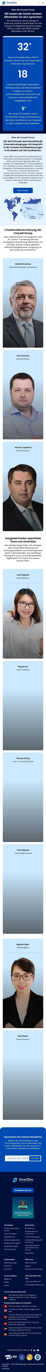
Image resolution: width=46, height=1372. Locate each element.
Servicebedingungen (19, 1364)
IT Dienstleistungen (32, 1237)
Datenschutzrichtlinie (35, 1364)
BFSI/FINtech (30, 1228)
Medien (28, 1266)
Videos (6, 1285)
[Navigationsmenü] (43, 3)
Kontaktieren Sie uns (23, 1190)
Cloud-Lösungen (10, 1234)
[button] (23, 190)
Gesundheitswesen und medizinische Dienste (32, 1247)
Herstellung (29, 1253)
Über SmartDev (31, 1263)
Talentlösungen (10, 1249)
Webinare (7, 1279)
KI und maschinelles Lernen (11, 1229)
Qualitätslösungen (11, 1246)
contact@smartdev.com (34, 1285)
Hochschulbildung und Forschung (33, 1241)
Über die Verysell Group (34, 1269)
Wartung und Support (12, 1243)
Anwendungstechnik (12, 1240)
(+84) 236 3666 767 (33, 1282)
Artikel (6, 1282)
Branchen (7, 1266)
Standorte (8, 1269)
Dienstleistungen (10, 1263)
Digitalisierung (9, 1237)
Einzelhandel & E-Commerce (31, 1232)
